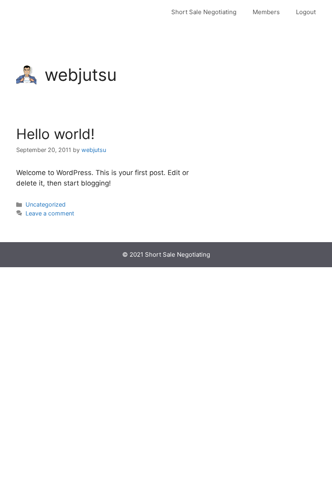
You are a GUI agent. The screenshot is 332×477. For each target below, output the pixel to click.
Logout (306, 12)
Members (266, 12)
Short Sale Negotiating (203, 12)
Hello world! (55, 133)
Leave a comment (50, 213)
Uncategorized (46, 204)
